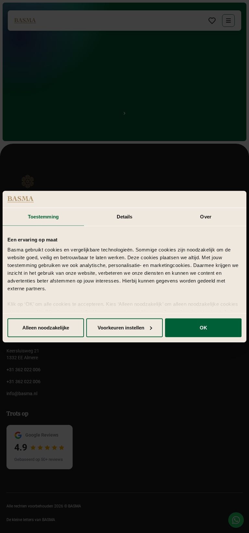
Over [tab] (205, 216)
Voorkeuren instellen (121, 327)
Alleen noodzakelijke (45, 327)
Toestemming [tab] (43, 216)
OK (203, 327)
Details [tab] (125, 216)
